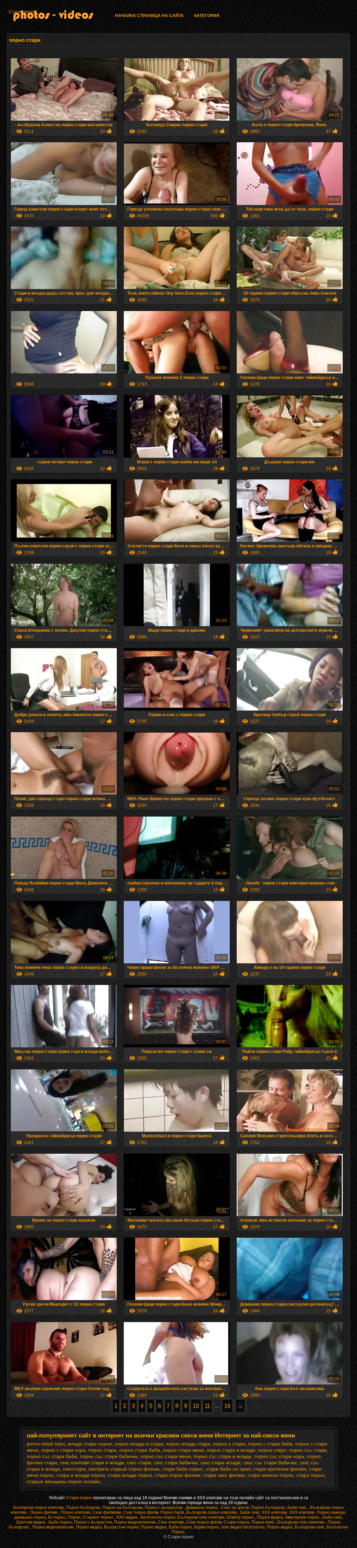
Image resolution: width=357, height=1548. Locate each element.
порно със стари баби (52, 1456)
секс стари (139, 1462)
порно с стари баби (270, 1444)
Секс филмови (107, 1512)
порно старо (272, 1450)
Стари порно (22, 11)
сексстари (74, 1469)
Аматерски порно (302, 1517)
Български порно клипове (38, 1507)
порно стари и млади (231, 1450)
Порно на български (122, 1507)
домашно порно (30, 1517)
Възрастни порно (121, 1527)
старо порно (310, 1475)
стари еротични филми (279, 1469)
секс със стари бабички (270, 1462)
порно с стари (229, 1444)
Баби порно (60, 1522)
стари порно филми (177, 1475)
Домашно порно (202, 1507)
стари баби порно (182, 1469)
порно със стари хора (279, 1456)
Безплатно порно (157, 1517)
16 (227, 1406)
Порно (74, 1517)
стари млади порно (130, 1475)
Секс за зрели (235, 1507)
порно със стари (308, 1450)
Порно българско (83, 1507)
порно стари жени (183, 1450)
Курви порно (206, 1527)
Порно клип (263, 1522)
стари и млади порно (80, 1475)
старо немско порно (271, 1475)
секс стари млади (220, 1462)
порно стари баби (139, 1450)
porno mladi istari (46, 1444)
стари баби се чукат (228, 1469)
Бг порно (57, 1517)
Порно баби (172, 1512)
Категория (206, 15)
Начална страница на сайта (149, 15)
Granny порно (241, 1517)
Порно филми (44, 1512)
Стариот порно (98, 1517)
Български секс (310, 1527)
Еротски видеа (31, 1522)
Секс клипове (171, 1522)
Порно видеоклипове (135, 1522)
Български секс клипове (201, 1517)
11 (207, 1406)
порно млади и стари (139, 1444)
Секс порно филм (140, 1512)
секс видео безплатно (243, 1527)
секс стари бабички (176, 1462)
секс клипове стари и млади (92, 1462)
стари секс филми (224, 1475)
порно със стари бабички (108, 1456)
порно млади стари (188, 1444)
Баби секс (297, 1507)
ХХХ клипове (274, 1512)
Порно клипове (76, 1512)
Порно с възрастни (164, 1507)
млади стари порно (90, 1444)
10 (196, 1406)
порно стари (102, 1450)
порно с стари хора (63, 1450)
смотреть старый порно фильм (123, 1469)
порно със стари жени (165, 1456)
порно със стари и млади (222, 1456)
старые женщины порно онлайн (63, 1481)
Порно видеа (270, 1517)
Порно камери (331, 1512)
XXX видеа (127, 1517)
